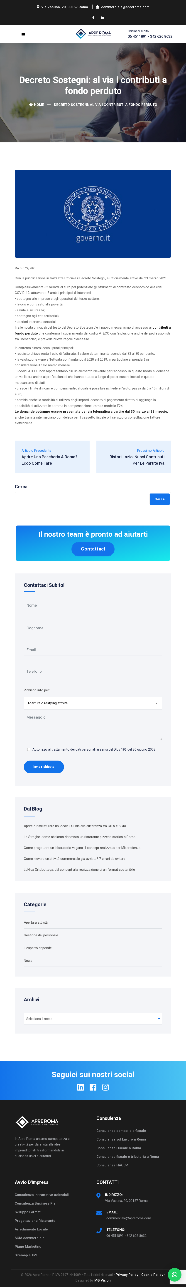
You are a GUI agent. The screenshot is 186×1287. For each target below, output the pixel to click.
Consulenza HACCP (112, 1165)
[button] (174, 1275)
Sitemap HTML (26, 1255)
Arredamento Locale (31, 1229)
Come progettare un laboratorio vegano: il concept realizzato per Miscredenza (82, 848)
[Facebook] (93, 1087)
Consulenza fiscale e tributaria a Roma (127, 1157)
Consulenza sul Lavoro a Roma (121, 1139)
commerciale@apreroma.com (128, 1218)
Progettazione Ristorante (35, 1221)
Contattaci (93, 549)
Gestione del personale (41, 935)
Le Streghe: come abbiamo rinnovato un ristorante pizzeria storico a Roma (79, 837)
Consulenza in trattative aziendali (42, 1195)
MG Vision (102, 1280)
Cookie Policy (152, 1275)
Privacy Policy (127, 1275)
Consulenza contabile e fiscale (121, 1131)
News (28, 961)
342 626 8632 (161, 36)
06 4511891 (137, 36)
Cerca (21, 486)
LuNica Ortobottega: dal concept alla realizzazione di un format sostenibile (79, 870)
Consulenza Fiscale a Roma (118, 1148)
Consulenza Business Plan (36, 1203)
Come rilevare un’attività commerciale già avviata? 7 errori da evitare (74, 859)
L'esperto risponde (38, 948)
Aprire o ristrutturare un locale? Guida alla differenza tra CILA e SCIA (75, 826)
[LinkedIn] (80, 1087)
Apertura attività (36, 922)
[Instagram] (105, 1087)
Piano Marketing (28, 1247)
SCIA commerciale (29, 1238)
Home (39, 105)
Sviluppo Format (28, 1212)
